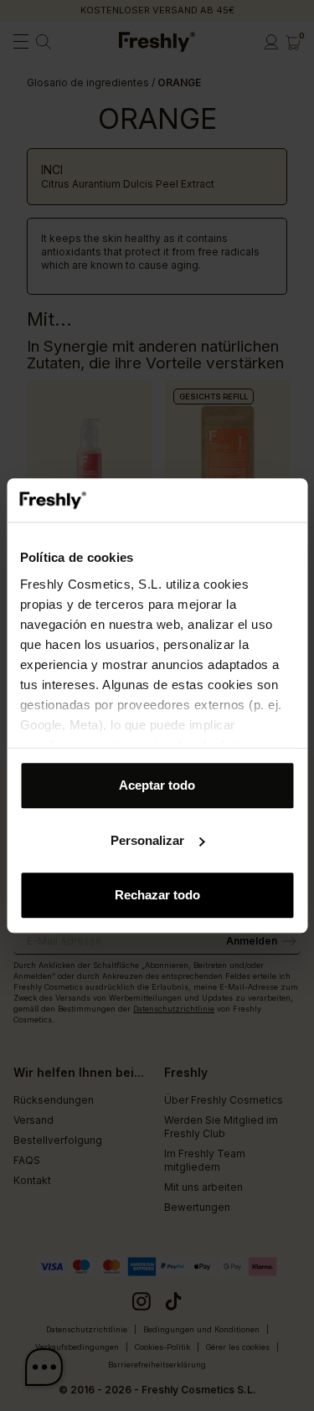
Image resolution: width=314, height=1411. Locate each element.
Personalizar (147, 840)
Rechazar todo (157, 895)
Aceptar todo (157, 785)
